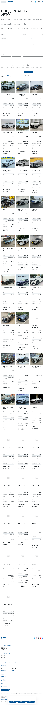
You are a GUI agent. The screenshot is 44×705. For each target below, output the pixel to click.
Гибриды (2, 674)
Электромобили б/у (5, 680)
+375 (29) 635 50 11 (5, 653)
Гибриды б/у (3, 676)
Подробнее (13, 698)
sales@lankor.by (3, 665)
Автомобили (3, 670)
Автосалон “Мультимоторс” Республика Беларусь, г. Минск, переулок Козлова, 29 (10, 662)
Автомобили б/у (4, 672)
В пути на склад (4, 686)
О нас (13, 672)
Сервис (13, 670)
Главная (2, 6)
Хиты (2, 683)
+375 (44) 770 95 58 (6, 645)
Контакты (14, 673)
